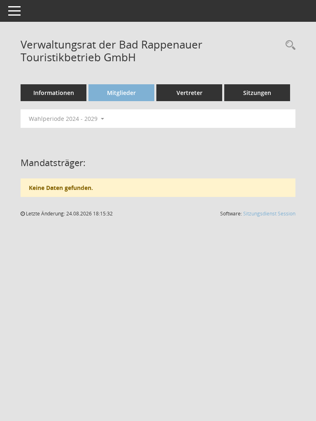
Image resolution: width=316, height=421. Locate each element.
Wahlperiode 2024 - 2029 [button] (64, 119)
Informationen (53, 93)
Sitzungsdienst (269, 213)
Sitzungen (257, 93)
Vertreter (189, 93)
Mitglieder (121, 93)
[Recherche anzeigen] (288, 45)
